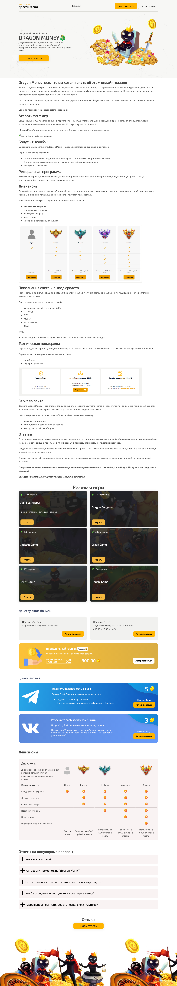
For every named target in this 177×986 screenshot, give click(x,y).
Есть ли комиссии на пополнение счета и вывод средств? (63, 882)
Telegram (76, 6)
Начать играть (126, 5)
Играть (27, 522)
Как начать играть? (38, 859)
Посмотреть (88, 925)
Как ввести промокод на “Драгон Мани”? (53, 870)
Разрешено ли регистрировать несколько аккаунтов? (61, 904)
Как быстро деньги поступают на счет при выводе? (59, 893)
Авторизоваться (73, 634)
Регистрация (148, 5)
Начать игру (34, 58)
